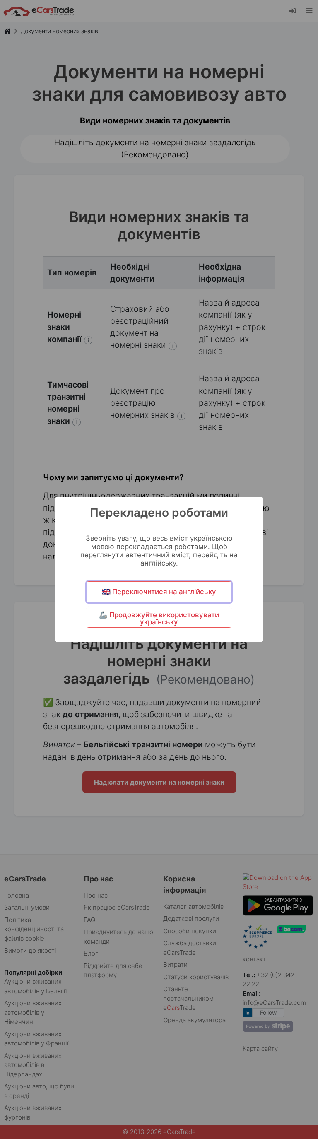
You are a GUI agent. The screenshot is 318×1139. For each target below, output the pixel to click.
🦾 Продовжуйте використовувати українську (159, 618)
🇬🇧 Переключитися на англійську (159, 592)
